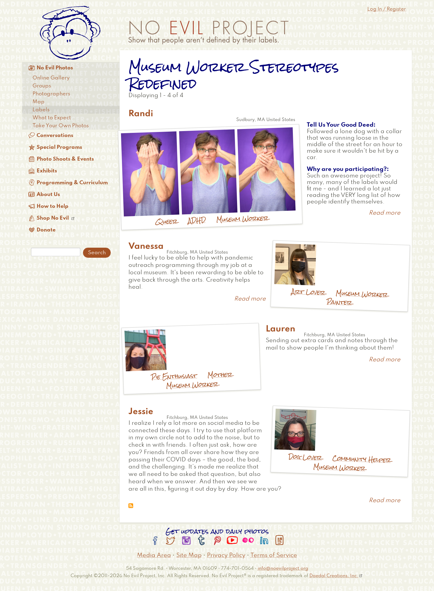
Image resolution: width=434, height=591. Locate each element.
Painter (339, 302)
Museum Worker (242, 218)
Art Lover (308, 292)
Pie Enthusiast (174, 376)
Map (38, 101)
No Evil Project (208, 32)
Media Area (154, 555)
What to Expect (51, 117)
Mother (219, 374)
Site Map (189, 555)
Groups (41, 86)
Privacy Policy (226, 555)
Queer (166, 221)
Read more (384, 213)
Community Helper (361, 459)
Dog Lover (305, 457)
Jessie (140, 412)
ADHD (197, 220)
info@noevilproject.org (283, 568)
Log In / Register (386, 9)
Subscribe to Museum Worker (130, 505)
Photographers (51, 94)
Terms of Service (273, 555)
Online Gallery (51, 78)
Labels (41, 109)
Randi (140, 114)
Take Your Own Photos (60, 125)
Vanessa (146, 246)
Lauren (280, 329)
